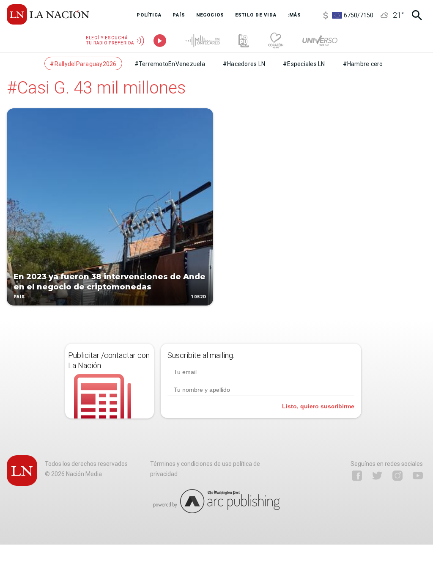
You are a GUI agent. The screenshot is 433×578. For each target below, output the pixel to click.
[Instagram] (397, 475)
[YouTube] (418, 475)
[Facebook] (357, 475)
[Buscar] (417, 15)
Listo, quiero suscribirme (318, 406)
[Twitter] (377, 475)
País (19, 297)
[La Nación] (48, 14)
